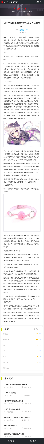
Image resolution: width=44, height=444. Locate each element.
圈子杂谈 (6, 339)
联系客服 (11, 441)
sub (4, 351)
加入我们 (33, 441)
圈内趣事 (6, 368)
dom (4, 345)
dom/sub (5, 362)
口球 (26, 30)
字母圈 (5, 334)
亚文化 (21, 30)
